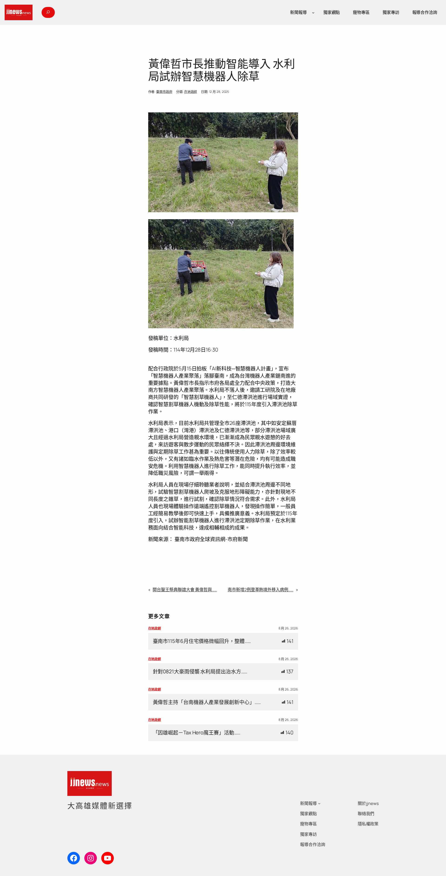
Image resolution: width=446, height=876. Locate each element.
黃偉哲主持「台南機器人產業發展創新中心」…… (207, 702)
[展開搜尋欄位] (48, 12)
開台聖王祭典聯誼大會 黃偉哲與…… (185, 589)
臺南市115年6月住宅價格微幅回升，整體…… (202, 641)
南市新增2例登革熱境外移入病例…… (260, 589)
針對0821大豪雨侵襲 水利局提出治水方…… (200, 671)
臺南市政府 (164, 91)
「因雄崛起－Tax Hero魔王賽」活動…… (197, 733)
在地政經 (190, 91)
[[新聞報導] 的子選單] (313, 12)
